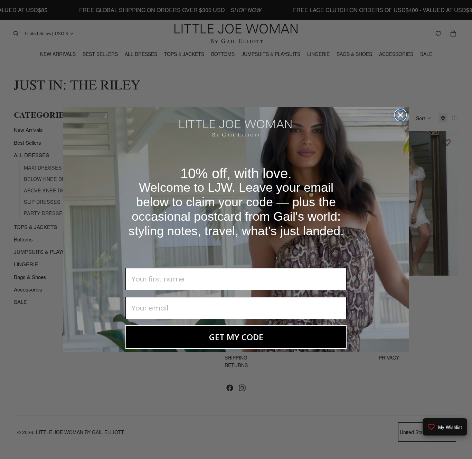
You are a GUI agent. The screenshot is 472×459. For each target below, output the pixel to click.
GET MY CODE (236, 337)
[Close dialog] (400, 115)
